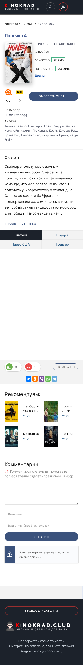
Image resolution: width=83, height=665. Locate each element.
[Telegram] (54, 379)
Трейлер (62, 244)
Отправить (41, 537)
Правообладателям (41, 611)
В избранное (67, 366)
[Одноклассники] (35, 379)
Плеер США (21, 244)
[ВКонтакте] (28, 379)
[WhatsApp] (48, 379)
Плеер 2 (62, 235)
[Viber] (41, 379)
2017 (47, 51)
